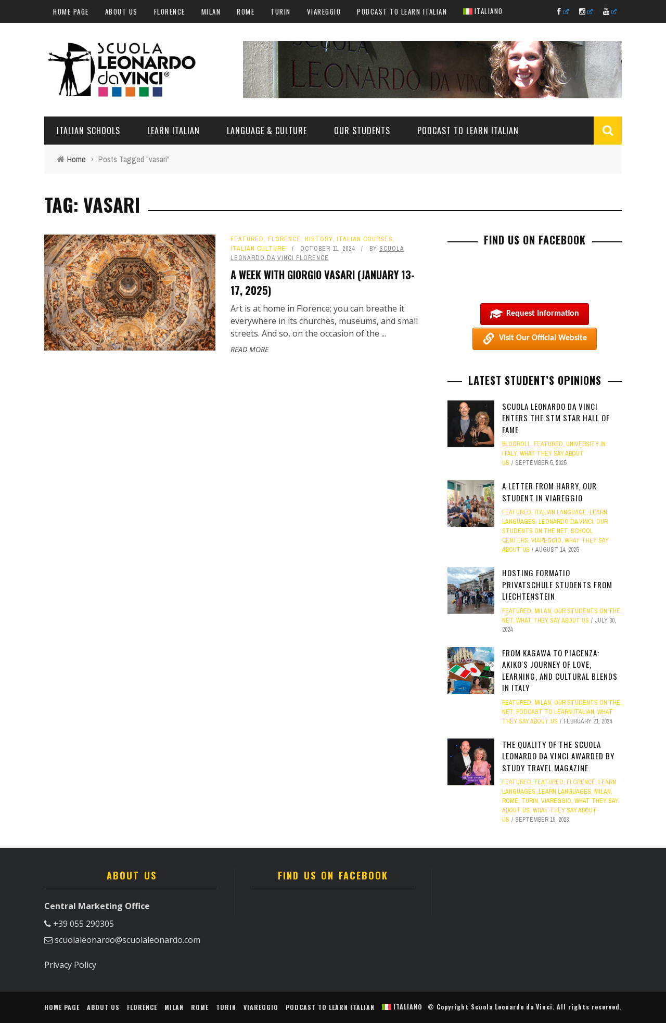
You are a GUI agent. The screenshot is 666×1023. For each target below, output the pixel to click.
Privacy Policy (70, 964)
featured (247, 239)
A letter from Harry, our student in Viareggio (549, 491)
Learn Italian (173, 130)
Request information (542, 313)
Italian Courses (365, 239)
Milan (211, 11)
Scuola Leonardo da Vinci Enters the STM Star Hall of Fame (556, 417)
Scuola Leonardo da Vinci (512, 1006)
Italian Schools (88, 130)
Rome (245, 11)
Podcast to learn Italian (402, 11)
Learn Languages (565, 791)
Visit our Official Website (543, 338)
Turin (281, 11)
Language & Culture (267, 130)
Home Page (71, 11)
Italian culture (258, 248)
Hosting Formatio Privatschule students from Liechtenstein (557, 584)
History (318, 239)
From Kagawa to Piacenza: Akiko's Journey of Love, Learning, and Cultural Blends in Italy (560, 670)
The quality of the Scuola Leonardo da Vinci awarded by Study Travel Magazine (558, 756)
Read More (249, 349)
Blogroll (516, 444)
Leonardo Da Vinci (566, 521)
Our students (362, 130)
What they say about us (552, 620)
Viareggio (324, 11)
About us (121, 11)
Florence (169, 11)
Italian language (560, 512)
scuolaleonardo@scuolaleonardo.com (127, 940)
